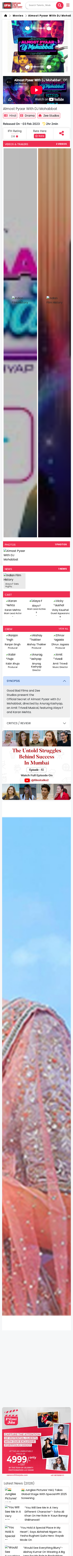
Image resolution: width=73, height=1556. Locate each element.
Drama (30, 116)
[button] (68, 6)
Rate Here (39, 131)
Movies (17, 15)
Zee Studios (51, 116)
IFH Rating (15, 131)
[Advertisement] (36, 1369)
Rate (41, 136)
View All (63, 628)
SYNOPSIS (13, 681)
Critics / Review (19, 723)
